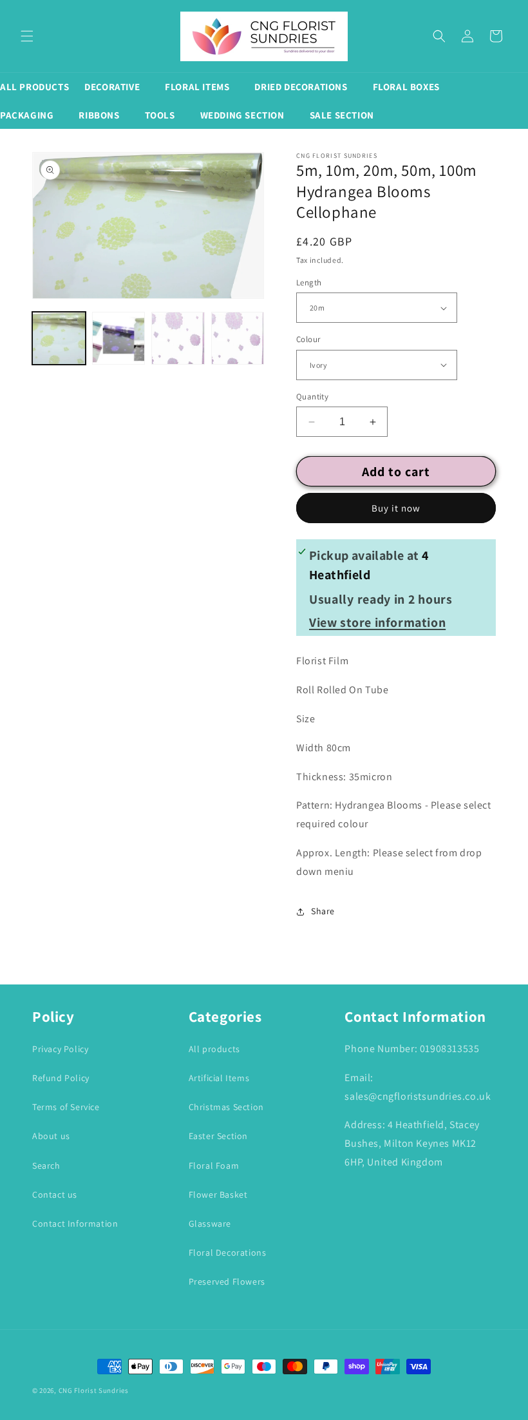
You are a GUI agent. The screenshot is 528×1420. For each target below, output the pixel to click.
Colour (308, 339)
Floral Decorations (228, 1252)
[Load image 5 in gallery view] (178, 338)
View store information (377, 622)
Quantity (312, 396)
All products (214, 1049)
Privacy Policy (60, 1049)
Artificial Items (219, 1078)
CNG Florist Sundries (94, 1390)
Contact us (54, 1194)
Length (308, 282)
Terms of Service (66, 1107)
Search (46, 1165)
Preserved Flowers (227, 1281)
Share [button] (323, 911)
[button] (27, 36)
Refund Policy (61, 1078)
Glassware (210, 1223)
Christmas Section (226, 1107)
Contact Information (75, 1223)
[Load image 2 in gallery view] (119, 338)
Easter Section (218, 1136)
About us (51, 1136)
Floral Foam (214, 1165)
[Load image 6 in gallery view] (238, 338)
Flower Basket (218, 1194)
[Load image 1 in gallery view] (59, 338)
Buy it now (396, 508)
